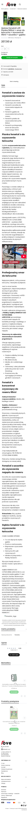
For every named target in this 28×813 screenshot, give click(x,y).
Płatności (3, 791)
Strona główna (4, 8)
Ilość (2, 46)
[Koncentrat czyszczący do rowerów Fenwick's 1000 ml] (14, 712)
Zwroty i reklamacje (6, 795)
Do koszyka (14, 692)
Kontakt (3, 767)
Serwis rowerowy (5, 765)
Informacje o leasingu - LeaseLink (10, 793)
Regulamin (4, 797)
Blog (2, 773)
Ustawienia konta (5, 781)
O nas (2, 763)
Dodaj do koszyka (12, 57)
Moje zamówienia (6, 779)
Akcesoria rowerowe (22, 8)
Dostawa (3, 789)
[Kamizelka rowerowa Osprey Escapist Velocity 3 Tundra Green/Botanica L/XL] (14, 675)
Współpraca (4, 771)
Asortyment (13, 8)
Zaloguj (3, 783)
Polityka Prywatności (6, 769)
